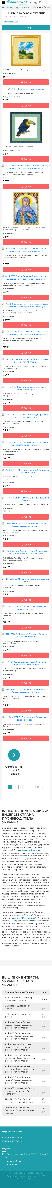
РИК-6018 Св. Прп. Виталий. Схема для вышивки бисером (23, 614)
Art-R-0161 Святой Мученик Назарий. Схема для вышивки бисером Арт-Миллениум (23, 339)
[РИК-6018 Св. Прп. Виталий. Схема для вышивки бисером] (26, 608)
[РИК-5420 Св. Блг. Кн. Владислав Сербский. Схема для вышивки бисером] (26, 443)
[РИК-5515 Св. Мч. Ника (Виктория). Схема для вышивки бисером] (26, 471)
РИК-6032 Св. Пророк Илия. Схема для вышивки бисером (23, 725)
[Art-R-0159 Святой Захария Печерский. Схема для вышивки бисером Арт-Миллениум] (26, 277)
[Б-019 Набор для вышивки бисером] (26, 127)
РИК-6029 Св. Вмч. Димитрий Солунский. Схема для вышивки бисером (24, 669)
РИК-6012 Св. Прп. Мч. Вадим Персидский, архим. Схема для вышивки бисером (23, 559)
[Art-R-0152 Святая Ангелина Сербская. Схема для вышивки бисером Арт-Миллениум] (26, 208)
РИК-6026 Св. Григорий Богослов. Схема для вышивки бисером (22, 642)
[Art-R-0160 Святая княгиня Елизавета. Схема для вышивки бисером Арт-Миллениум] (26, 305)
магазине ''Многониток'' (24, 918)
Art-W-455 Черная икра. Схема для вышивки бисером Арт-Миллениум (25, 367)
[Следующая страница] (42, 787)
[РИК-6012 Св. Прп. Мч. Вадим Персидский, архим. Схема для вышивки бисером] (26, 552)
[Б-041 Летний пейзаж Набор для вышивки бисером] (26, 50)
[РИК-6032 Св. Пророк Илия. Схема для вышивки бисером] (26, 718)
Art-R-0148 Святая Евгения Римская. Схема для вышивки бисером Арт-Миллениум (23, 173)
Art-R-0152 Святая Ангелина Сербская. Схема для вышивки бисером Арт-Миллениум (24, 229)
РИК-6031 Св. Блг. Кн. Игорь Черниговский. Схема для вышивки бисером (25, 697)
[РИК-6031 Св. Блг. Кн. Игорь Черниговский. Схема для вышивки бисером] (26, 691)
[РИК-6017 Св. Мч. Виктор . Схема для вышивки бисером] (26, 580)
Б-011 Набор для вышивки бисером (18, 93)
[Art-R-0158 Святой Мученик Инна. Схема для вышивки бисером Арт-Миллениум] (26, 250)
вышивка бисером (30, 850)
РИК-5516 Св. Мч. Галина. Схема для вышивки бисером (25, 505)
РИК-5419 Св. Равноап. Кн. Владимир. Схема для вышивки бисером (23, 422)
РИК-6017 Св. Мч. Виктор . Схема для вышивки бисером (22, 586)
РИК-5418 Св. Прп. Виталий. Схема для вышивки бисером (23, 395)
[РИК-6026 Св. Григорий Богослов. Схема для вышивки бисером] (26, 635)
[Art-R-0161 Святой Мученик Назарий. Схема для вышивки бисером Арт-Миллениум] (26, 333)
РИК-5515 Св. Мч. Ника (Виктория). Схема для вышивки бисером (25, 478)
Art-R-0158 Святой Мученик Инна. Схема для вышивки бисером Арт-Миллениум (25, 256)
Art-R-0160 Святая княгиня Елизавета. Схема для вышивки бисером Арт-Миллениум (23, 312)
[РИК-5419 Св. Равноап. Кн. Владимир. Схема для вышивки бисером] (26, 416)
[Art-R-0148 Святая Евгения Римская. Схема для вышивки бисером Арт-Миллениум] (26, 167)
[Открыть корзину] (46, 2)
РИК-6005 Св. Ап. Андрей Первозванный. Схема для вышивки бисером (25, 531)
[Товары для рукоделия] (17, 2)
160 (37, 787)
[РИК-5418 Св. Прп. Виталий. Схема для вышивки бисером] (26, 388)
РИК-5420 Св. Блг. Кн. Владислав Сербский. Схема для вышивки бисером (26, 450)
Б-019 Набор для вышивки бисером (18, 147)
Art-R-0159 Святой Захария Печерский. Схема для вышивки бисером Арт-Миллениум (24, 284)
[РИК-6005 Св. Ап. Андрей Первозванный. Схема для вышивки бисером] (26, 525)
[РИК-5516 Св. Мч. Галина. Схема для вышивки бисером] (26, 499)
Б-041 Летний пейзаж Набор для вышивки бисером (25, 70)
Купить (27, 82)
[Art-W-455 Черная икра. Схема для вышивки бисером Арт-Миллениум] (26, 360)
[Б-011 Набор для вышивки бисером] (26, 89)
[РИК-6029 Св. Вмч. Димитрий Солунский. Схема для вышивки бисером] (26, 663)
